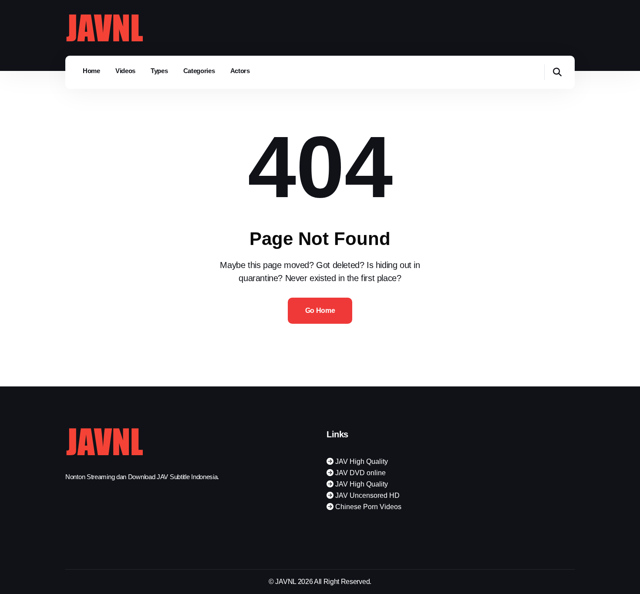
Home (91, 70)
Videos (125, 70)
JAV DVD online (359, 473)
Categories (199, 70)
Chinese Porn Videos (367, 506)
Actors (240, 70)
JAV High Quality (360, 461)
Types (159, 70)
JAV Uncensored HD (366, 495)
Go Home (320, 310)
